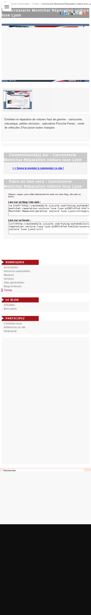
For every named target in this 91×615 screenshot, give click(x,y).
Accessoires (11, 267)
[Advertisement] (45, 400)
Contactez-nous (13, 323)
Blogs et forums (13, 286)
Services (9, 278)
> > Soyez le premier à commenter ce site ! (38, 168)
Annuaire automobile (18, 4)
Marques (9, 275)
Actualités (9, 304)
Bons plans (10, 308)
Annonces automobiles (17, 271)
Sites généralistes (14, 282)
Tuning (35, 4)
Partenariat (10, 331)
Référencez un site (14, 327)
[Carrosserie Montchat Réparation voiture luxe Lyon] (45, 86)
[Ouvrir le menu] (6, 6)
